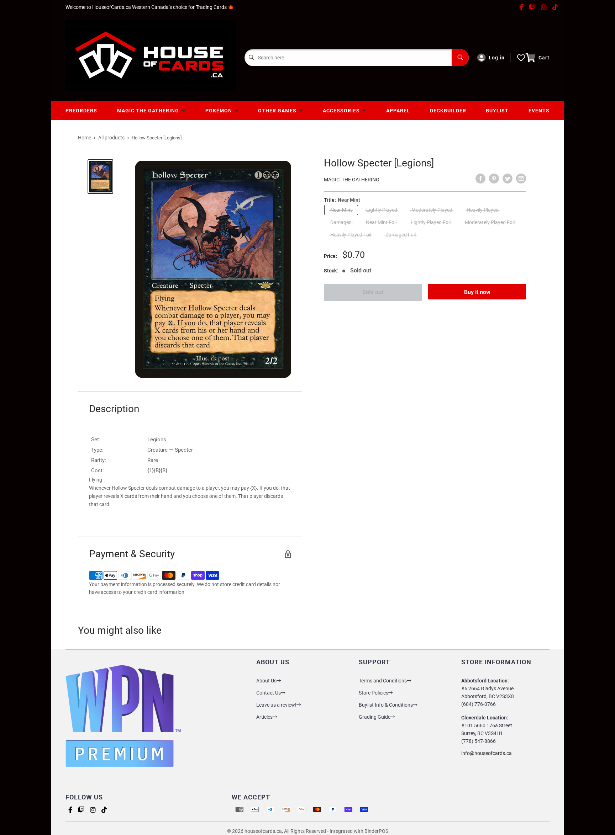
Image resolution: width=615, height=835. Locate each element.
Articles (264, 717)
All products (111, 137)
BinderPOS (376, 831)
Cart (544, 57)
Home (84, 137)
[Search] (460, 57)
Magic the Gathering (149, 110)
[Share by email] (521, 179)
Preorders (81, 110)
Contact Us (268, 693)
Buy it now (477, 292)
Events (539, 110)
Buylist (497, 110)
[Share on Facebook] (480, 179)
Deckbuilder (448, 110)
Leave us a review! (276, 705)
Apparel (398, 110)
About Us (266, 681)
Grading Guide (374, 717)
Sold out (372, 292)
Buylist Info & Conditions (386, 705)
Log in (497, 57)
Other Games (278, 110)
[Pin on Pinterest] (494, 179)
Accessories (343, 110)
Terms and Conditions (383, 681)
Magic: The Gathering (351, 179)
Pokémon (220, 110)
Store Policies (373, 693)
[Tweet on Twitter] (507, 179)
